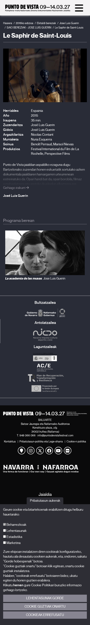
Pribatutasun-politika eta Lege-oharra (41, 441)
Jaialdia (45, 494)
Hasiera (7, 23)
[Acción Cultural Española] (45, 367)
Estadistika (14, 537)
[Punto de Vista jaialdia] (37, 10)
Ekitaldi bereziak (46, 23)
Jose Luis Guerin (69, 23)
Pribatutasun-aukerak (45, 501)
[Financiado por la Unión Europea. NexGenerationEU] (45, 388)
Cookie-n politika (76, 441)
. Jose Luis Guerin (35, 278)
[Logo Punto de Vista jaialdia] (45, 413)
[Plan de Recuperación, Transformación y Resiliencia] (45, 378)
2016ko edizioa (24, 23)
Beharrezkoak (16, 525)
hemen (18, 585)
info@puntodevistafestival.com (55, 435)
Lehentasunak (16, 531)
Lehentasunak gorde (45, 598)
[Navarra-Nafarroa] (45, 469)
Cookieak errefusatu (45, 615)
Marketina (13, 543)
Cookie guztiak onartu (45, 606)
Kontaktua (10, 441)
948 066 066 (27, 435)
